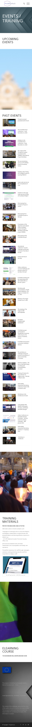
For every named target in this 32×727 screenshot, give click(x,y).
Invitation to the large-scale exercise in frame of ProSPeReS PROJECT (23, 194)
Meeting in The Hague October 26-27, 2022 (23, 299)
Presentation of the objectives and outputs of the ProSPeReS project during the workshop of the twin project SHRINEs (23, 228)
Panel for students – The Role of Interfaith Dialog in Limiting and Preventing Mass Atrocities (23, 366)
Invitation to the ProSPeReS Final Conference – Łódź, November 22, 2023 (22, 142)
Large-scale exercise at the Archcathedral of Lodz (23, 183)
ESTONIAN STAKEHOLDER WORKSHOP (21, 321)
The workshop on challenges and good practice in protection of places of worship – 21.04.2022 (23, 355)
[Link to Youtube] (28, 724)
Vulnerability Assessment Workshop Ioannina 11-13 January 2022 (23, 429)
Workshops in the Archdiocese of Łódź (23, 394)
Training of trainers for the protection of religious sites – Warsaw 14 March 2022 (23, 375)
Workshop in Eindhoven (21, 437)
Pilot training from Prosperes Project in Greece (23, 205)
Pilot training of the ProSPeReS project (22, 236)
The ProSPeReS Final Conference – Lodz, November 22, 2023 (22, 131)
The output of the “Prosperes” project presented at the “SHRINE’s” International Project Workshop (23, 154)
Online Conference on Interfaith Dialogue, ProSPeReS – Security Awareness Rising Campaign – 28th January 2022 (23, 419)
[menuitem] (23, 3)
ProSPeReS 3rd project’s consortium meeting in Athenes (23, 343)
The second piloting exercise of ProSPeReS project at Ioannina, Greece (23, 163)
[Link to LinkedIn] (25, 724)
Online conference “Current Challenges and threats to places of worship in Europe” (23, 269)
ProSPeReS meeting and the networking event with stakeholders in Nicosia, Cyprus (23, 280)
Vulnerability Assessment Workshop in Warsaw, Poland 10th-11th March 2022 (23, 386)
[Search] (23, 3)
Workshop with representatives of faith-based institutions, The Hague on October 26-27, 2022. (23, 291)
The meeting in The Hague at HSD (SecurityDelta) (22, 311)
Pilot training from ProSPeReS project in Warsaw (23, 215)
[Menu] (27, 3)
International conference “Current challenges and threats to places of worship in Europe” (23, 249)
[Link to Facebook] (20, 724)
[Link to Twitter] (23, 724)
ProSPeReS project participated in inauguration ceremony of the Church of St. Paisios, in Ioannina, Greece (23, 334)
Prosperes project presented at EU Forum (23, 119)
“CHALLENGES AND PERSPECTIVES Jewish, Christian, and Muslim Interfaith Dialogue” (23, 407)
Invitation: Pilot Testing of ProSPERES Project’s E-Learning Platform (23, 173)
